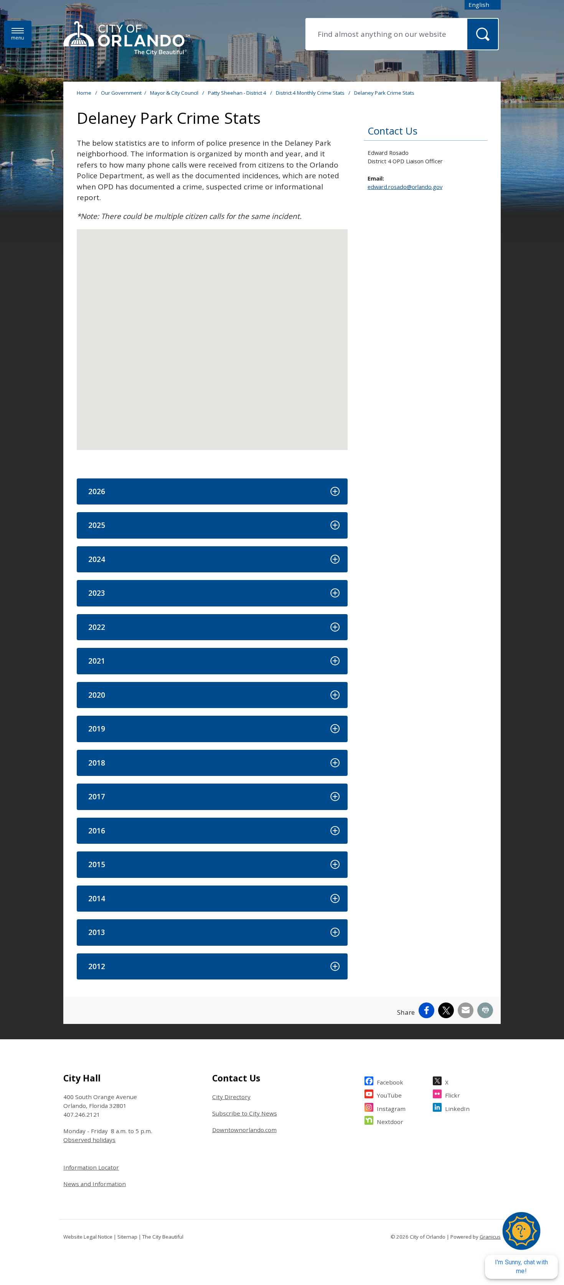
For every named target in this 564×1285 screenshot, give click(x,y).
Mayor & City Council (175, 92)
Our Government (121, 92)
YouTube (389, 1095)
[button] (212, 491)
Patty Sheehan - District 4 (237, 92)
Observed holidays (89, 1140)
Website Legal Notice (87, 1236)
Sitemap (127, 1236)
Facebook (390, 1082)
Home (84, 92)
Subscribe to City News (244, 1113)
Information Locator (91, 1167)
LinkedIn (457, 1108)
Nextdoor (390, 1122)
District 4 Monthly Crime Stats (311, 92)
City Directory (231, 1097)
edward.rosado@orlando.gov (405, 187)
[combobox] (483, 5)
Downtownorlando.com (244, 1130)
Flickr (452, 1095)
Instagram (391, 1108)
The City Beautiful (162, 1236)
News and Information (94, 1184)
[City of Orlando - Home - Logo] (126, 38)
